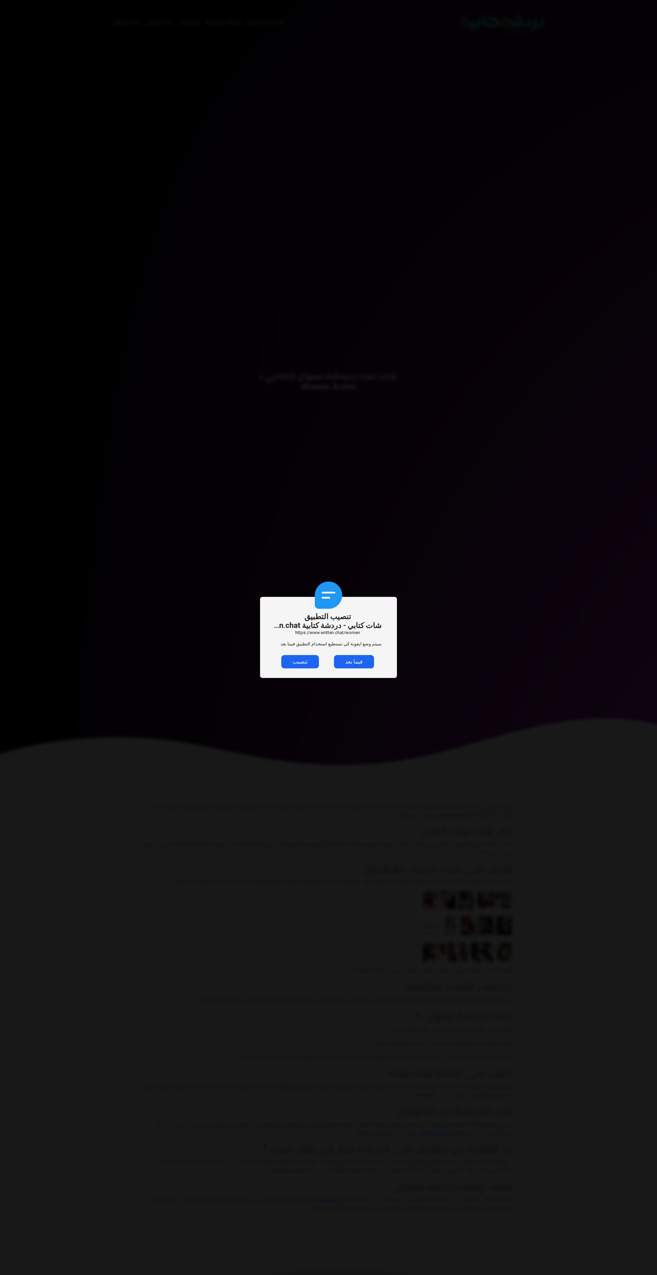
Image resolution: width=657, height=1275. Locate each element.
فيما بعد (354, 662)
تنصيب (300, 662)
